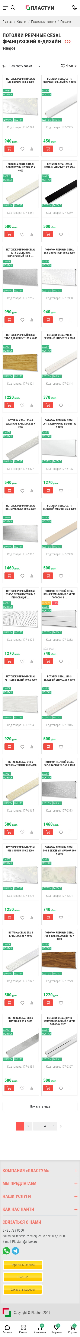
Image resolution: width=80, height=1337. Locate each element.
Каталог (22, 22)
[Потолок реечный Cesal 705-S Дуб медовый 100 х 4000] (59, 959)
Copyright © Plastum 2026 (32, 1313)
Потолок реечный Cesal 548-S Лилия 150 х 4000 (20, 849)
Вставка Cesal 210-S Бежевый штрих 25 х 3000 (59, 337)
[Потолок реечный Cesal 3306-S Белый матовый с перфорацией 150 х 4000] (21, 617)
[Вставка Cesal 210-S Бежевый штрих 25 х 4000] (59, 703)
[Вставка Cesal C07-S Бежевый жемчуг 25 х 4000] (59, 532)
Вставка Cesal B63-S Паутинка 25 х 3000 (20, 1020)
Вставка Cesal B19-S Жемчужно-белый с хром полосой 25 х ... (59, 1021)
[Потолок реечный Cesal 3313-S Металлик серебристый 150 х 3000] (21, 276)
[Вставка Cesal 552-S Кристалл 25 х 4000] (21, 959)
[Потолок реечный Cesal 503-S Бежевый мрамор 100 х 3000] (59, 874)
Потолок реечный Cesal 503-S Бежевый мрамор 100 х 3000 (59, 850)
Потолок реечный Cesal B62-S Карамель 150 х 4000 (59, 763)
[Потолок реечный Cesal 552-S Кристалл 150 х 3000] (59, 276)
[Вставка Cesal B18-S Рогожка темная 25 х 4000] (21, 788)
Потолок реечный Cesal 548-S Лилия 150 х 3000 (20, 80)
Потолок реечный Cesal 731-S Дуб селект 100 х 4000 (20, 337)
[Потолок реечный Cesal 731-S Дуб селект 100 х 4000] (21, 361)
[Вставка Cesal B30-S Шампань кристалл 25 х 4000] (21, 447)
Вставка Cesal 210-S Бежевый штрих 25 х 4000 (59, 678)
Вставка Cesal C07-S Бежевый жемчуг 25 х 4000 (59, 507)
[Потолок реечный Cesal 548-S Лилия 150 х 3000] (21, 105)
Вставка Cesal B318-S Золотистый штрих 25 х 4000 (20, 167)
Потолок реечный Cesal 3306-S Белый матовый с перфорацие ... (20, 594)
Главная (7, 22)
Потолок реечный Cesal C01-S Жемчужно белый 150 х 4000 (59, 423)
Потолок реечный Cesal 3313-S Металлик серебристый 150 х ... (20, 253)
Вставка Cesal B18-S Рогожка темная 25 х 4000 (20, 763)
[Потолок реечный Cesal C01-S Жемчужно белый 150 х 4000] (59, 447)
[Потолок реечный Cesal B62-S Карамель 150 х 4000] (59, 788)
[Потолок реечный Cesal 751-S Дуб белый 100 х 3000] (21, 703)
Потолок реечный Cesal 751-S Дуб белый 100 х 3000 (21, 678)
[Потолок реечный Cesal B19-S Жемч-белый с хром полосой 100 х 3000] (59, 617)
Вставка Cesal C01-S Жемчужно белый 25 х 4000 (59, 80)
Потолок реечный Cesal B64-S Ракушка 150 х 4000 (21, 507)
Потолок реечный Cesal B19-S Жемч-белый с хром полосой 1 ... (59, 594)
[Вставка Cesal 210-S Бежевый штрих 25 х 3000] (59, 361)
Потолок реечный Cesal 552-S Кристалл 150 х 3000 (59, 251)
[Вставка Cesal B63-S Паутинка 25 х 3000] (21, 1044)
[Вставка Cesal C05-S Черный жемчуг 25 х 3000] (59, 191)
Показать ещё (40, 1106)
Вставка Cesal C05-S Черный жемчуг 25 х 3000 (59, 166)
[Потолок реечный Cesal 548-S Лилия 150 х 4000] (21, 874)
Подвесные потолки (43, 22)
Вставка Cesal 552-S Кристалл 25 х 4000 (21, 934)
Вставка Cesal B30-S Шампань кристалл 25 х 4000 (20, 423)
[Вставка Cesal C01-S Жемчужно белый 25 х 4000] (59, 105)
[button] (14, 7)
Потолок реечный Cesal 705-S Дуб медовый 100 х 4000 (59, 936)
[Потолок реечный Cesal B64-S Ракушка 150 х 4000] (21, 532)
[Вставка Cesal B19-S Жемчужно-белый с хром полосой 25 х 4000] (59, 1044)
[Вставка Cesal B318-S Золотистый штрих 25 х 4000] (21, 191)
